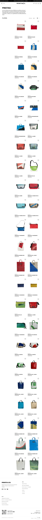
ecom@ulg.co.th (37, 512)
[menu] (2, 3)
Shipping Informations (5, 498)
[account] (38, 3)
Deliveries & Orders (5, 501)
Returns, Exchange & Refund (7, 499)
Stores (23, 490)
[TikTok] (5, 489)
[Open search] (4, 3)
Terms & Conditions (5, 504)
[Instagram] (4, 489)
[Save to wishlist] (25, 21)
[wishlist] (34, 3)
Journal (23, 491)
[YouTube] (7, 489)
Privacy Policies (4, 503)
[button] (34, 18)
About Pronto (24, 483)
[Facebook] (2, 489)
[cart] (40, 3)
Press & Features (25, 488)
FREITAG (16, 75)
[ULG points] (36, 3)
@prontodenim (10, 513)
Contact (23, 493)
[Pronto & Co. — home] (21, 3)
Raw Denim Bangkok (25, 485)
